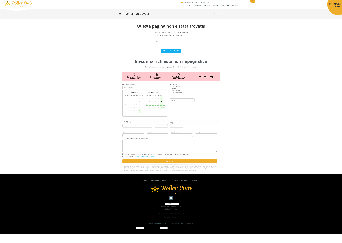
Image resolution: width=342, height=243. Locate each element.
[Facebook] (171, 198)
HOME (188, 6)
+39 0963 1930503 (205, 2)
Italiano (169, 203)
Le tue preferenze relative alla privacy (188, 228)
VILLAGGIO (197, 6)
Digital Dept (189, 223)
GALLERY (225, 6)
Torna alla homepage (171, 50)
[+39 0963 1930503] (199, 2)
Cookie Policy (163, 228)
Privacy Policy (140, 228)
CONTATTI (235, 6)
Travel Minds (174, 223)
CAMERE (207, 6)
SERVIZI (216, 6)
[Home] (209, 13)
